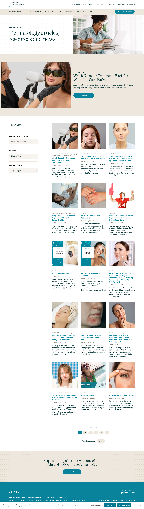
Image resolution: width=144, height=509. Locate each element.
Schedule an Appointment (17, 498)
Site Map (132, 500)
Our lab (84, 4)
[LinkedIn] (14, 492)
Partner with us (76, 4)
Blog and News (62, 498)
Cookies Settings (96, 505)
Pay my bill (121, 4)
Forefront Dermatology (111, 500)
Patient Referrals (50, 498)
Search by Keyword (18, 136)
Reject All (109, 505)
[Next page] (107, 432)
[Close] (141, 505)
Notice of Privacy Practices (78, 500)
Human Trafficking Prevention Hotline (55, 500)
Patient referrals (100, 4)
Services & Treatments (35, 498)
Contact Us (12, 500)
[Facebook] (10, 492)
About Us (22, 500)
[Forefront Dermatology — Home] (16, 4)
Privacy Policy (124, 500)
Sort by (13, 151)
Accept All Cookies (124, 505)
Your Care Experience (34, 500)
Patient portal (111, 4)
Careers (91, 4)
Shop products (131, 4)
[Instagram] (17, 492)
